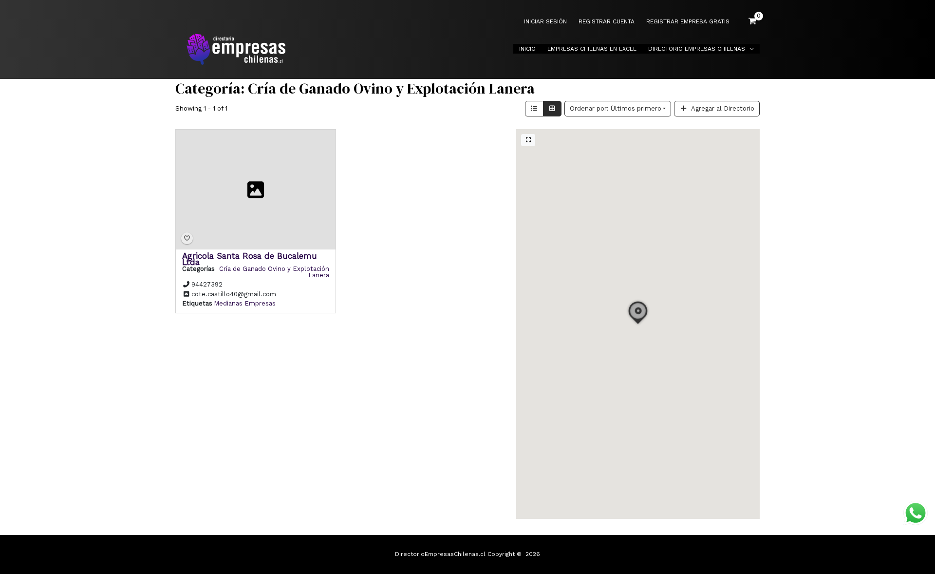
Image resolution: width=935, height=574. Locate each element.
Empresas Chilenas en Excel (591, 48)
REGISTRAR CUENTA (607, 22)
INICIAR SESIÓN (545, 22)
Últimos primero (615, 108)
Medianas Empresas (245, 303)
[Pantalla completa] (528, 140)
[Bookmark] (187, 238)
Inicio (527, 48)
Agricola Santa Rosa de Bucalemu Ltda (249, 258)
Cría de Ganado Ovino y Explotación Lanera (274, 271)
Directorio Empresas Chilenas (696, 48)
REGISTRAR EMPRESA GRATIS (687, 22)
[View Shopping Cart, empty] (752, 21)
